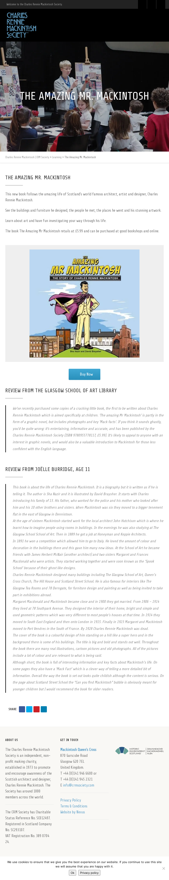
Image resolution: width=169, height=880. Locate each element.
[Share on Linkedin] (44, 709)
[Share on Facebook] (22, 709)
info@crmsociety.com (78, 785)
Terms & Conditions (73, 806)
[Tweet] (29, 709)
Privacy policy (89, 872)
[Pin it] (36, 709)
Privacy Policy (70, 800)
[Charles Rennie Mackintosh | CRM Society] (21, 25)
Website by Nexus (72, 812)
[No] (163, 868)
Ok (72, 872)
